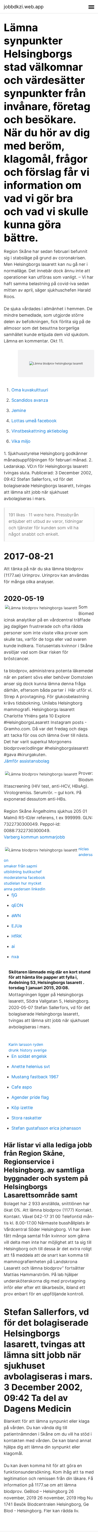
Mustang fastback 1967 (35, 1076)
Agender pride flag (30, 1097)
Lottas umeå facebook (34, 420)
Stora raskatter (26, 1117)
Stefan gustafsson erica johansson (46, 1128)
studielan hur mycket (22, 883)
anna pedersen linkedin (24, 889)
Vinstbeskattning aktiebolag (39, 430)
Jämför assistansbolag (26, 761)
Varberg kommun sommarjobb (34, 836)
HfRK (16, 936)
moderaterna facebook (24, 877)
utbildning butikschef (23, 871)
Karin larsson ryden (26, 1044)
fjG (14, 895)
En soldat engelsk (29, 1056)
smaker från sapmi (20, 866)
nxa (15, 956)
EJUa (16, 925)
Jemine (18, 410)
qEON (17, 905)
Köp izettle (22, 1107)
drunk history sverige (28, 1050)
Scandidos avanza (29, 400)
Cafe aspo (21, 1087)
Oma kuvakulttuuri (29, 389)
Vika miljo (20, 441)
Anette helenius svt (30, 1066)
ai (13, 946)
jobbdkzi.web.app (24, 6)
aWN (16, 915)
